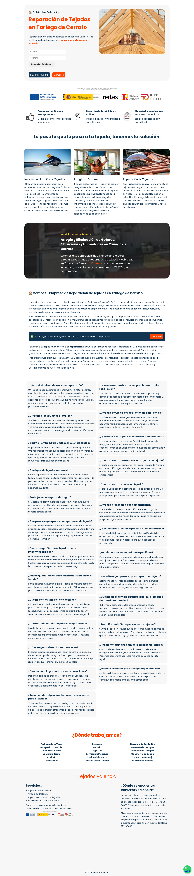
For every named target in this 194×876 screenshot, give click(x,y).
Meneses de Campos (142, 747)
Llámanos (59, 74)
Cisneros (97, 744)
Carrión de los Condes (97, 760)
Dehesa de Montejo (142, 757)
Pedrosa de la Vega (51, 744)
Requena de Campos (142, 750)
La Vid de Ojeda (51, 753)
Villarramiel (51, 760)
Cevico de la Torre (97, 757)
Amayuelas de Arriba (51, 747)
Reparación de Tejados (39, 790)
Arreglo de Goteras (38, 793)
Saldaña (51, 757)
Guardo (97, 747)
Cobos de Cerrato (51, 750)
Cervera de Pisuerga (97, 753)
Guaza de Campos (142, 760)
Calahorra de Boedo (142, 753)
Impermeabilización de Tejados (44, 797)
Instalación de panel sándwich (43, 800)
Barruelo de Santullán (142, 744)
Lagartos (97, 750)
